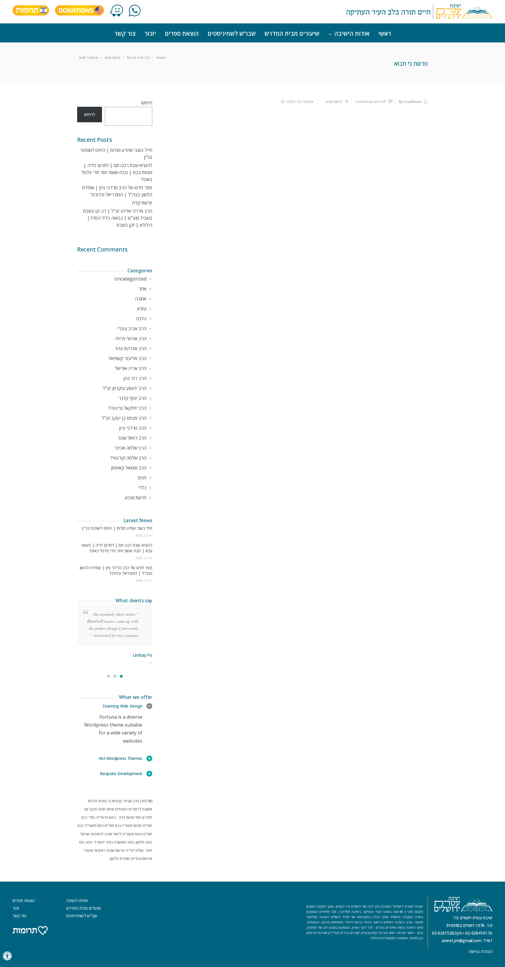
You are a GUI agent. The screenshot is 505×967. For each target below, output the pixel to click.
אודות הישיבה (351, 33)
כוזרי (92, 817)
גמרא (102, 800)
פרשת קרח (142, 202)
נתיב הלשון (144, 842)
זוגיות (110, 809)
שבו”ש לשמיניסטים (231, 33)
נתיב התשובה (124, 842)
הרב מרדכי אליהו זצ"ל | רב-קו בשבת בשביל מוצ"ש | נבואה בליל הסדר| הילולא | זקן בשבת (117, 218)
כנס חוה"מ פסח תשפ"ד (103, 825)
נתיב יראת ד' (103, 842)
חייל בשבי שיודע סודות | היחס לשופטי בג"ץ (117, 528)
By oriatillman (410, 101)
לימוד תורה (113, 834)
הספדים (121, 809)
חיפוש (146, 102)
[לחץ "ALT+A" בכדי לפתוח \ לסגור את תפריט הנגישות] (7, 956)
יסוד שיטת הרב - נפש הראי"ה (118, 817)
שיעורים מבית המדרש (291, 33)
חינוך (93, 809)
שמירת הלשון (120, 858)
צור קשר (125, 33)
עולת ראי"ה (135, 850)
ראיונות (100, 850)
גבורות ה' (115, 800)
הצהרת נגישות (480, 951)
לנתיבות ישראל (91, 834)
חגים (102, 809)
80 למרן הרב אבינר (137, 800)
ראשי (384, 33)
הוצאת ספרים (182, 33)
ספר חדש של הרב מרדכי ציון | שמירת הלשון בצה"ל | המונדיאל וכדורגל (116, 570)
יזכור (150, 33)
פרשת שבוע (334, 101)
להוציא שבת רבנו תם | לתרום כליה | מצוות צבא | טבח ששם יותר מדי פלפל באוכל (117, 172)
